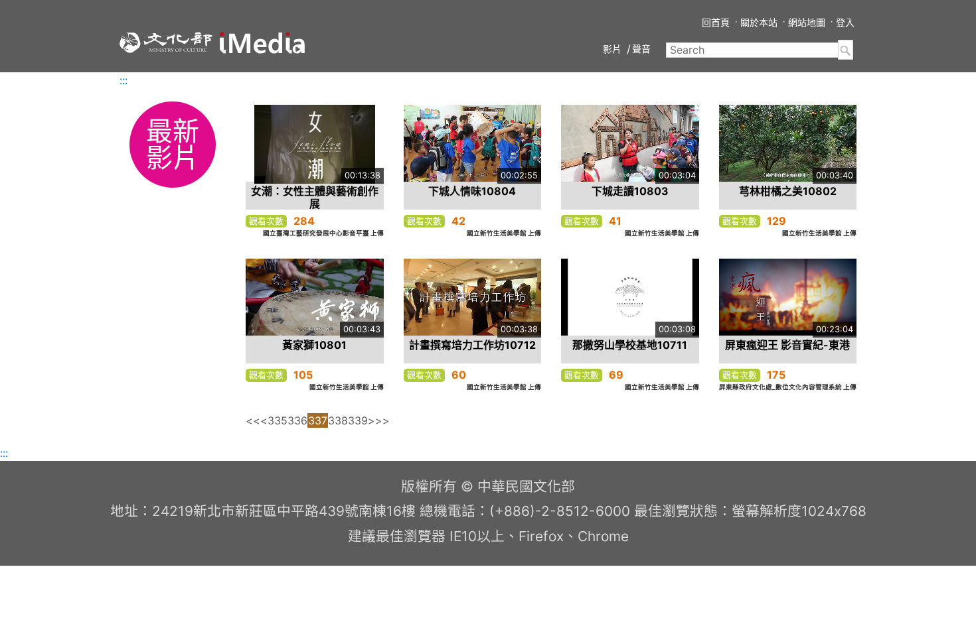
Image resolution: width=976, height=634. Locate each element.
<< (253, 420)
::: (123, 80)
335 (277, 420)
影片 (612, 48)
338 (338, 420)
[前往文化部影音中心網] (262, 43)
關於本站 (758, 22)
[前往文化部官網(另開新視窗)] (166, 42)
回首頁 (716, 22)
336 (297, 420)
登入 (845, 22)
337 (317, 420)
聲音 (641, 48)
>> (382, 420)
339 (358, 420)
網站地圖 (806, 22)
